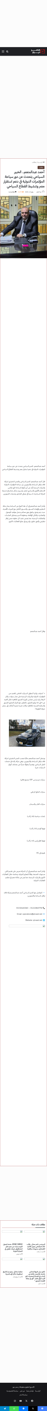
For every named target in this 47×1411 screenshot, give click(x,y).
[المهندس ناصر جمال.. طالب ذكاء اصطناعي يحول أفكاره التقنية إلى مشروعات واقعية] (34, 1236)
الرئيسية (40, 162)
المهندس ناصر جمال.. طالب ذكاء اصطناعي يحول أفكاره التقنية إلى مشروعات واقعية (36, 1246)
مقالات (34, 162)
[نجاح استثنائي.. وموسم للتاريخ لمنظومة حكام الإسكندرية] (12, 1263)
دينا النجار (39, 192)
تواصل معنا (30, 1391)
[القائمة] (3, 52)
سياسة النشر (23, 1395)
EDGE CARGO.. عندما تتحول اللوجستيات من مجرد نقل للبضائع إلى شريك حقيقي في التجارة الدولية (13, 1247)
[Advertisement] (23, 23)
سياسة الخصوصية (12, 1391)
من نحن (22, 1391)
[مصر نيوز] (38, 51)
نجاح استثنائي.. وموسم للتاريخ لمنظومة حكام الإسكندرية (13, 1272)
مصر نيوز (15, 1387)
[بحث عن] (7, 52)
